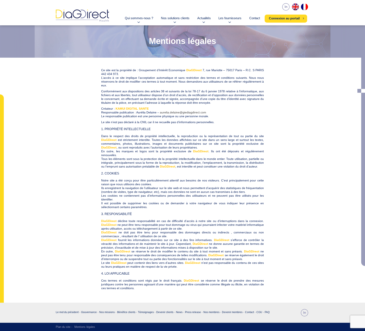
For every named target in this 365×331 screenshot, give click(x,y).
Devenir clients (164, 312)
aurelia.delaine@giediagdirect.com (183, 112)
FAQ (267, 312)
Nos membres (211, 312)
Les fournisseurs (229, 18)
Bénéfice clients (126, 312)
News (179, 312)
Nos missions (107, 312)
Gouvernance (89, 312)
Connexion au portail (284, 18)
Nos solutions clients (175, 18)
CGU (259, 312)
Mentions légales (84, 326)
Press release (193, 312)
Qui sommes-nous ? (139, 18)
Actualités (204, 18)
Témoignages (146, 312)
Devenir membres (232, 312)
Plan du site (63, 326)
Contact (254, 18)
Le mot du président (67, 312)
